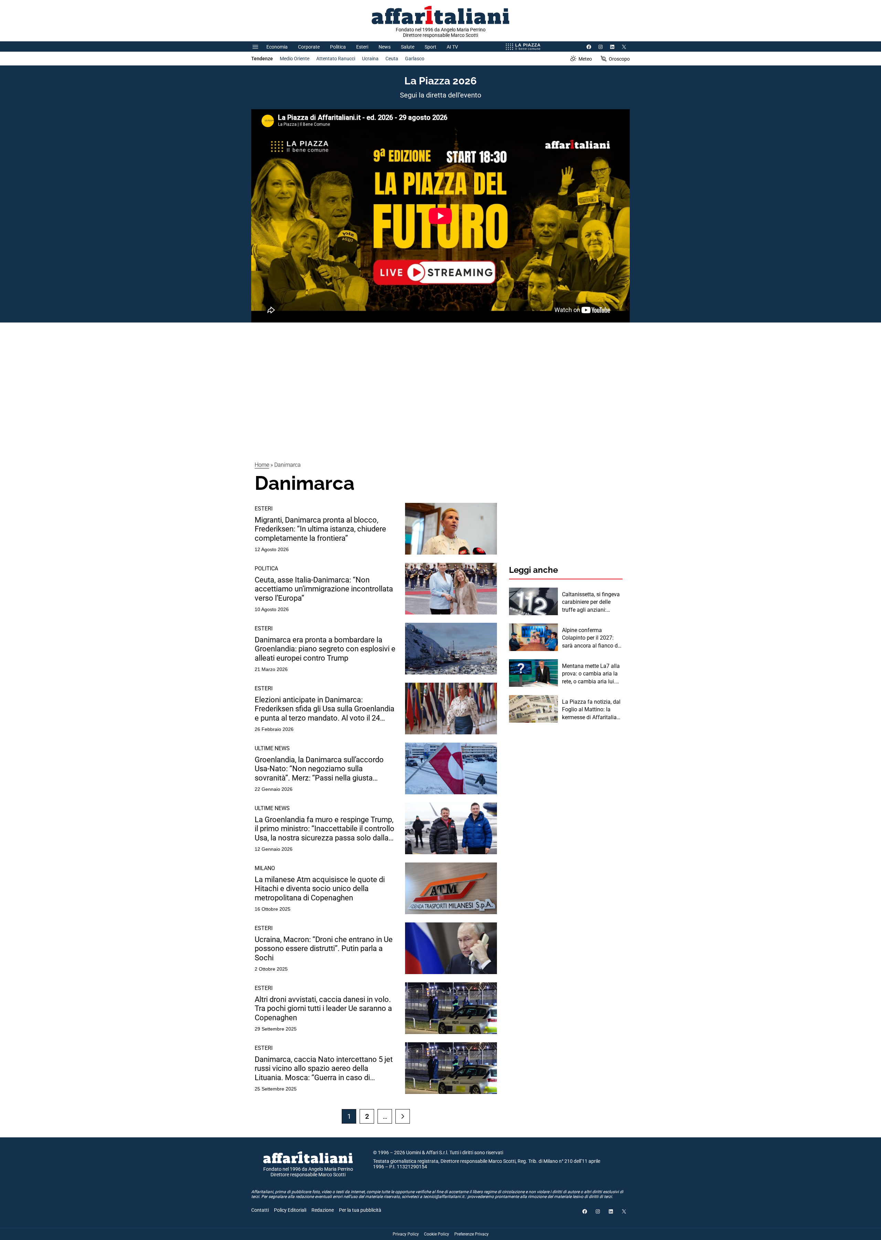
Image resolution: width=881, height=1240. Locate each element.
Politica (338, 47)
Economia (277, 47)
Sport (430, 47)
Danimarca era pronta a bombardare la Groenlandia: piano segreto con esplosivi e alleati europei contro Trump (325, 649)
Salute (407, 47)
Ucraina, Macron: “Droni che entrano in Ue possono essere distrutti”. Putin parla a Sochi (324, 948)
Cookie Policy (436, 1234)
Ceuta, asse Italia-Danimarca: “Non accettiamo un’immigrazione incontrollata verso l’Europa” (324, 589)
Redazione (322, 1210)
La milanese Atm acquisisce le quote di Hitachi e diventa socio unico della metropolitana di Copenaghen (320, 888)
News (385, 47)
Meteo (585, 59)
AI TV (452, 47)
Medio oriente (294, 58)
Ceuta (391, 58)
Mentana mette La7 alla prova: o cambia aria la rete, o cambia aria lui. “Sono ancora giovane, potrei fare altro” (591, 674)
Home (262, 465)
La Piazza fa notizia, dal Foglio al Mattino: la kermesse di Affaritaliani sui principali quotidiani (591, 710)
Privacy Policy (406, 1234)
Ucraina (370, 58)
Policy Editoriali (290, 1210)
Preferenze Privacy (471, 1234)
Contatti (260, 1210)
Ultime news (272, 748)
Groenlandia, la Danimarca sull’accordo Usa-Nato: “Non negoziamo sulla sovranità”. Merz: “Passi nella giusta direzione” (319, 769)
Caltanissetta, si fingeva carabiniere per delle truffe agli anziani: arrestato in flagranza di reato (591, 602)
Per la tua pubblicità (360, 1210)
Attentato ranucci (335, 58)
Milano (265, 868)
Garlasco (414, 58)
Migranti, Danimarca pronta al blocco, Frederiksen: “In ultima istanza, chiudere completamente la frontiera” (320, 529)
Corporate (309, 47)
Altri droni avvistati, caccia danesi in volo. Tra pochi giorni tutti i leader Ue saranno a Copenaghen (323, 1008)
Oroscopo (619, 59)
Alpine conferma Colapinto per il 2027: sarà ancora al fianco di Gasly (590, 638)
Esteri (362, 47)
